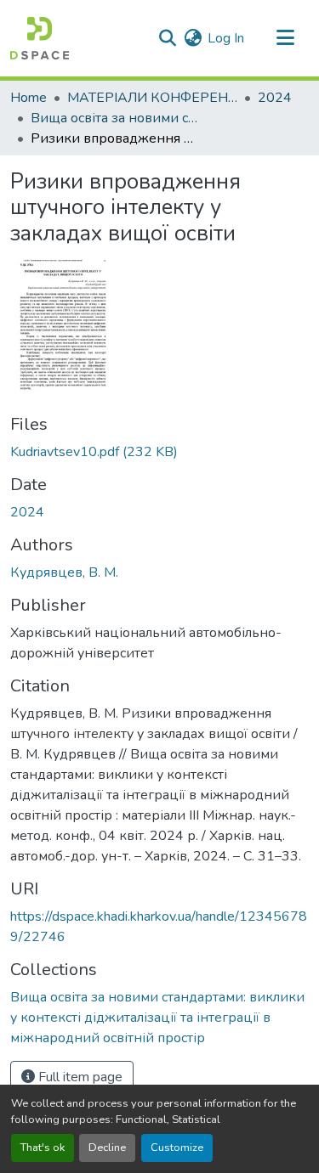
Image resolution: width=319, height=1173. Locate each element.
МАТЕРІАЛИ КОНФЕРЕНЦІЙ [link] (152, 97)
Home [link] (28, 97)
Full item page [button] (78, 1077)
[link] (159, 452)
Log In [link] (226, 38)
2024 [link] (275, 97)
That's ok (42, 1147)
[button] (39, 38)
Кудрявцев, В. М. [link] (64, 572)
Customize (177, 1147)
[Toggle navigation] (285, 38)
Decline (107, 1147)
